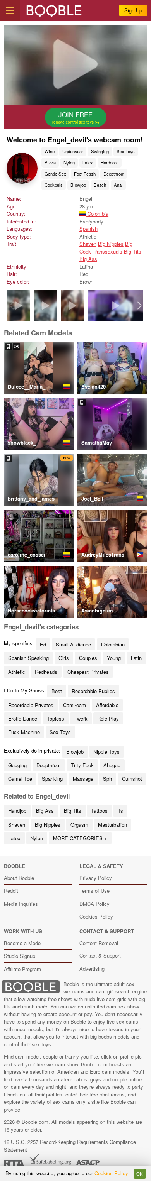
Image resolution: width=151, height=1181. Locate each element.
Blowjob (78, 185)
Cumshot (132, 778)
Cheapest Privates (88, 671)
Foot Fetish (85, 174)
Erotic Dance (22, 718)
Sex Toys (126, 151)
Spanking (52, 778)
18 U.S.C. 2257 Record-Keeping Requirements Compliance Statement (70, 1145)
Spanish (88, 228)
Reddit (11, 890)
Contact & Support (100, 955)
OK (139, 1174)
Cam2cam (74, 705)
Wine (50, 151)
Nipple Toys (106, 751)
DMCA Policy (94, 903)
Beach (100, 185)
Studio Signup (19, 955)
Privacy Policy (95, 878)
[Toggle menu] (10, 10)
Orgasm (79, 824)
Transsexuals (107, 251)
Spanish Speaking (28, 658)
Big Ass (88, 258)
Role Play (108, 718)
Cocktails (54, 185)
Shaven (87, 243)
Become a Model (23, 943)
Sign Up (133, 10)
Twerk (81, 718)
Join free (73, 117)
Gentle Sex (55, 174)
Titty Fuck (82, 765)
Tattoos (99, 810)
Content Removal (98, 943)
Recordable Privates (30, 705)
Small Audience (73, 644)
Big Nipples (111, 243)
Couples (88, 658)
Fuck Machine (24, 732)
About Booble (19, 878)
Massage (83, 778)
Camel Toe (20, 778)
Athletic (16, 671)
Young (114, 658)
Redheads (46, 671)
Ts (120, 810)
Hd (43, 644)
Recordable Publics (93, 691)
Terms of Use (94, 890)
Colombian (113, 644)
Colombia (97, 213)
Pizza (50, 162)
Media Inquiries (21, 903)
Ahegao (111, 765)
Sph (107, 778)
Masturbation (112, 824)
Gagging (17, 765)
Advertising (92, 968)
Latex (87, 162)
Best (56, 691)
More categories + (80, 838)
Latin (136, 658)
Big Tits (132, 251)
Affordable (107, 705)
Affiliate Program (22, 969)
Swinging (100, 151)
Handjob (17, 810)
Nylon (69, 162)
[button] (139, 305)
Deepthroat (113, 174)
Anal (118, 185)
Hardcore (109, 162)
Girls (63, 658)
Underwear (72, 151)
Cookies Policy (96, 916)
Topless (55, 718)
